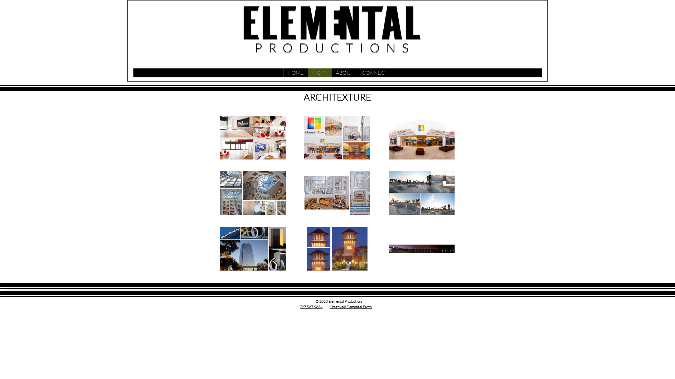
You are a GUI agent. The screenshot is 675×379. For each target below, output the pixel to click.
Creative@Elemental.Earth (351, 307)
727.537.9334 (311, 307)
